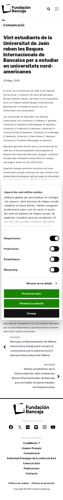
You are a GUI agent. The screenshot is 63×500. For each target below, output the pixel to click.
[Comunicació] (3, 20)
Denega (31, 313)
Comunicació (14, 25)
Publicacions (31, 468)
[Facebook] (11, 427)
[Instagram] (44, 427)
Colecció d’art (31, 463)
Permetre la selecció (31, 303)
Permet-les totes (31, 293)
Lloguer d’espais (31, 448)
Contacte (31, 473)
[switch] (54, 248)
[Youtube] (53, 427)
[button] (48, 9)
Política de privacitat (43, 483)
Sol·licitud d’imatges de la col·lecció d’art (31, 458)
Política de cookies (19, 483)
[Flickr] (28, 427)
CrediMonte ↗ (31, 443)
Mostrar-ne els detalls (39, 283)
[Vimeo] (36, 427)
